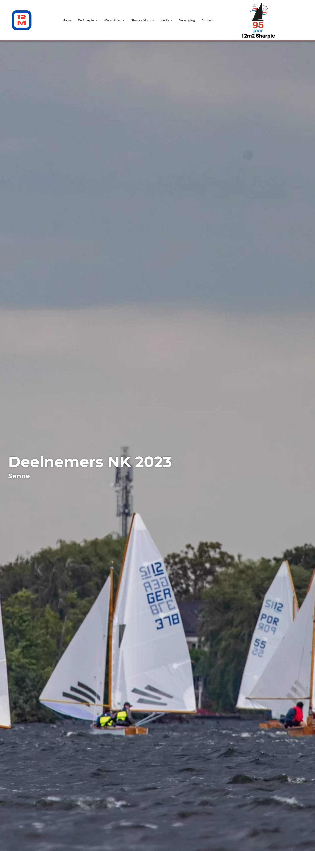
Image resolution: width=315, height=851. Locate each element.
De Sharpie (86, 20)
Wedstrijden (112, 20)
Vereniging (187, 20)
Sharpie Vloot (141, 20)
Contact (207, 20)
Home (67, 20)
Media (165, 20)
